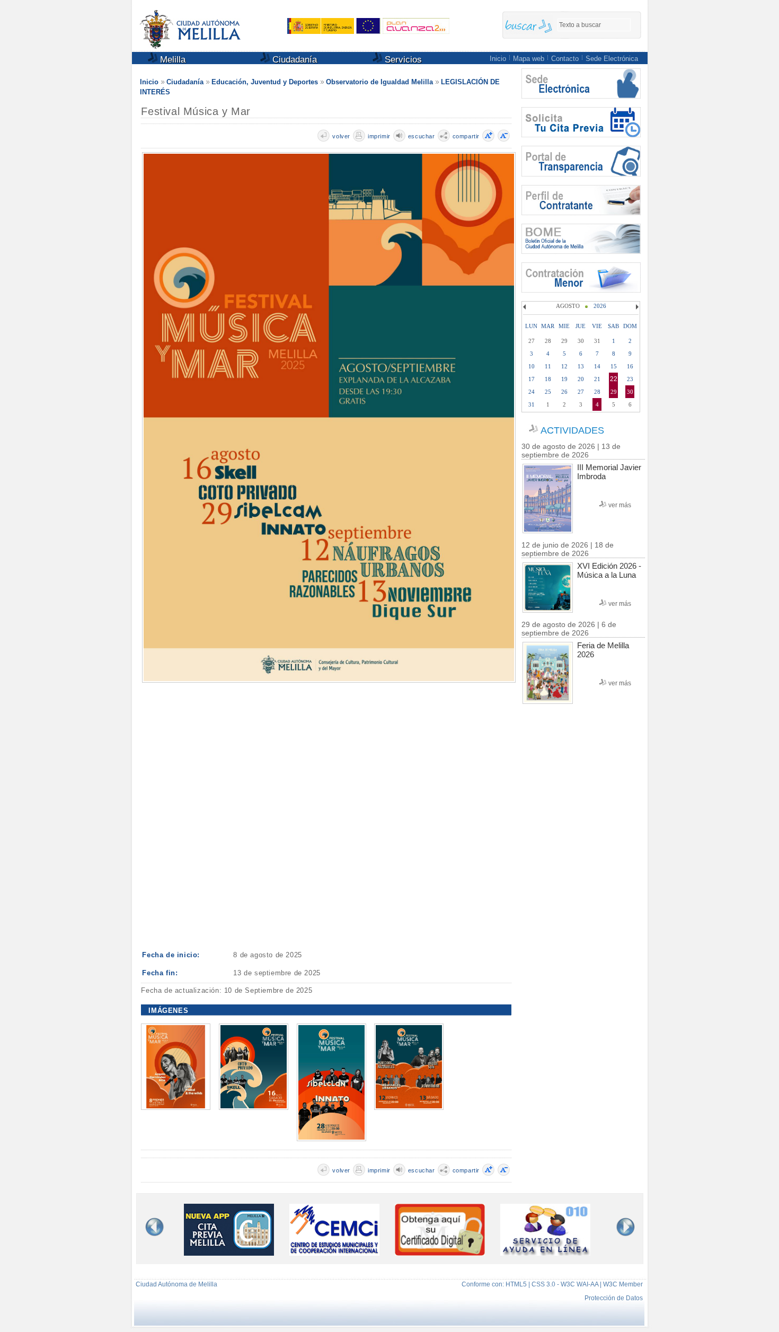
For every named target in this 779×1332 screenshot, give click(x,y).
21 (597, 379)
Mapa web (528, 59)
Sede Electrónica (612, 59)
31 (531, 404)
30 (630, 392)
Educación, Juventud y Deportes (264, 82)
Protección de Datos (614, 1298)
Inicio (498, 59)
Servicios (402, 60)
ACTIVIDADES (572, 430)
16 (630, 366)
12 (564, 366)
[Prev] (525, 307)
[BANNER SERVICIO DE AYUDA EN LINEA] (545, 1253)
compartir (466, 136)
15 (613, 366)
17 (531, 379)
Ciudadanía (293, 60)
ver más (619, 505)
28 (597, 392)
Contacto (565, 59)
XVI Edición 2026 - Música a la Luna (609, 570)
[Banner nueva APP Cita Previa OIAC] (229, 1253)
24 (531, 392)
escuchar (421, 136)
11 (548, 366)
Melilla (171, 60)
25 (548, 392)
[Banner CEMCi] (334, 1253)
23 (630, 379)
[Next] (636, 307)
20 (581, 379)
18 (548, 379)
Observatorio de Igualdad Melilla (379, 82)
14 (597, 366)
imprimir (379, 136)
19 (564, 379)
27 (581, 392)
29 (613, 392)
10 (531, 366)
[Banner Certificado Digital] (440, 1252)
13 (581, 366)
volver (341, 136)
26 (564, 392)
